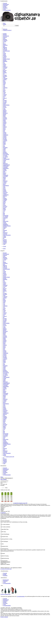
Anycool (5, 286)
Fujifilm (4, 387)
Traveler (4, 351)
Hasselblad (5, 365)
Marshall (5, 252)
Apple (4, 446)
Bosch (4, 421)
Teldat (4, 419)
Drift (4, 364)
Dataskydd (5, 5)
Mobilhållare (5, 442)
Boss (4, 299)
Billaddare (5, 279)
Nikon (4, 334)
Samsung (5, 345)
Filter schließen (4, 479)
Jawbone (5, 388)
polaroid (4, 340)
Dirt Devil (5, 424)
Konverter (5, 267)
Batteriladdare (6, 386)
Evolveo (4, 355)
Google (4, 259)
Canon (4, 310)
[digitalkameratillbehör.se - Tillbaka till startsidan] (20, 21)
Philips (4, 339)
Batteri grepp (5, 439)
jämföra (2, 508)
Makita (4, 262)
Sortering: (2, 478)
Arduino (4, 297)
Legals (4, 9)
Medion (4, 330)
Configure (6, 616)
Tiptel (4, 295)
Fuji (4, 315)
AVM (4, 406)
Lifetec (4, 327)
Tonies (4, 301)
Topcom (4, 462)
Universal (5, 452)
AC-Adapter (5, 434)
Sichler (4, 427)
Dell (4, 432)
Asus (4, 429)
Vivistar (4, 376)
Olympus (5, 335)
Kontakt (4, 6)
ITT (4, 292)
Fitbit (4, 389)
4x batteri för (3, 512)
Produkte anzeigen (4, 480)
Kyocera (4, 325)
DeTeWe (5, 290)
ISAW (4, 360)
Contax (4, 313)
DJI (4, 280)
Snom (4, 397)
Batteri (4, 361)
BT (3, 457)
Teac (4, 438)
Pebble (4, 392)
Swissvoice (5, 410)
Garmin (4, 378)
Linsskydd (5, 258)
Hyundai (5, 318)
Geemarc (5, 458)
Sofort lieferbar (4, 482)
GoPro (4, 362)
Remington (5, 450)
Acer (4, 303)
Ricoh (4, 342)
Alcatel (4, 455)
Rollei (4, 343)
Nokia (4, 380)
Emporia (4, 416)
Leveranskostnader (7, 10)
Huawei (4, 391)
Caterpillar (5, 296)
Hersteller (2, 485)
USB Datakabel (6, 377)
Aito (4, 307)
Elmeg (4, 407)
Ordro (4, 368)
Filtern (2, 477)
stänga (4, 248)
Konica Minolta (6, 323)
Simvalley (5, 294)
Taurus (4, 272)
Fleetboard (5, 285)
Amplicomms (5, 412)
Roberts (4, 273)
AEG (4, 404)
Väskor (4, 454)
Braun (4, 402)
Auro (4, 287)
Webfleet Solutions (7, 444)
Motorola (5, 414)
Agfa (4, 304)
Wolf (4, 422)
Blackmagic (5, 371)
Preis (1, 483)
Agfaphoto (5, 305)
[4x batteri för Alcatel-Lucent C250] (7, 503)
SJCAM (4, 356)
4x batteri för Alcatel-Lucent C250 (20, 503)
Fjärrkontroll (5, 393)
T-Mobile (5, 461)
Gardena (4, 400)
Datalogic (5, 255)
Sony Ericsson (6, 372)
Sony (4, 349)
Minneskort (5, 381)
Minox (4, 333)
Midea (4, 426)
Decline (2, 616)
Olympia (5, 293)
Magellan (5, 257)
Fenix (4, 281)
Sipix (4, 348)
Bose (4, 264)
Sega (4, 449)
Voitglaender (5, 353)
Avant (4, 308)
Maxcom (5, 460)
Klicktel (4, 278)
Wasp (4, 256)
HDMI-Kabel (5, 384)
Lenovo (4, 401)
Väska (4, 379)
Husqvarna (5, 399)
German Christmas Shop (5, 594)
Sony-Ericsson (6, 254)
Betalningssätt (6, 4)
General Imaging (6, 383)
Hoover (4, 275)
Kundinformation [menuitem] (6, 6)
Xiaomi (4, 440)
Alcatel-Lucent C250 (10, 456)
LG (3, 430)
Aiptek (4, 366)
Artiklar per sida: (4, 489)
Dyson (4, 423)
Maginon (5, 328)
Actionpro (5, 358)
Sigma (4, 347)
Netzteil (4, 282)
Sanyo (4, 346)
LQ (3, 447)
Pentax (4, 338)
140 (3, 484)
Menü (4, 23)
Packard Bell (5, 433)
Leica (4, 326)
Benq (4, 309)
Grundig (4, 418)
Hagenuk (5, 445)
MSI (4, 431)
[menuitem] (27, 3)
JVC (4, 363)
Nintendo (5, 448)
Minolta (4, 332)
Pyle (4, 270)
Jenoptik (4, 320)
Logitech (5, 274)
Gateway (5, 316)
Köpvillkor (5, 7)
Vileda (4, 396)
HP (3, 317)
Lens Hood (5, 394)
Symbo (4, 271)
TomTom (5, 441)
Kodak (4, 322)
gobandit (5, 370)
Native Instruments (7, 453)
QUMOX (5, 357)
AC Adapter (5, 374)
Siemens (4, 409)
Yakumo (4, 354)
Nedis (6, 487)
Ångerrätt (5, 3)
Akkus (4, 284)
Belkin (4, 289)
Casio (4, 311)
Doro (4, 415)
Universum (5, 435)
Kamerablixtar (6, 403)
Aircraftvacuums (6, 269)
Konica (4, 324)
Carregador (5, 385)
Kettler (4, 300)
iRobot (4, 395)
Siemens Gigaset (6, 277)
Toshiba (4, 350)
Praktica (4, 341)
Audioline (5, 417)
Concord (5, 312)
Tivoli (4, 437)
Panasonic (5, 336)
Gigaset (4, 408)
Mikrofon (5, 265)
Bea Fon (4, 288)
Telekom (5, 411)
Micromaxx (5, 331)
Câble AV (5, 266)
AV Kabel (5, 373)
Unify (4, 463)
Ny (3, 261)
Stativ (4, 302)
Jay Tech (5, 319)
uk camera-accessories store (6, 568)
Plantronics (5, 263)
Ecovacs (4, 425)
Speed (4, 369)
